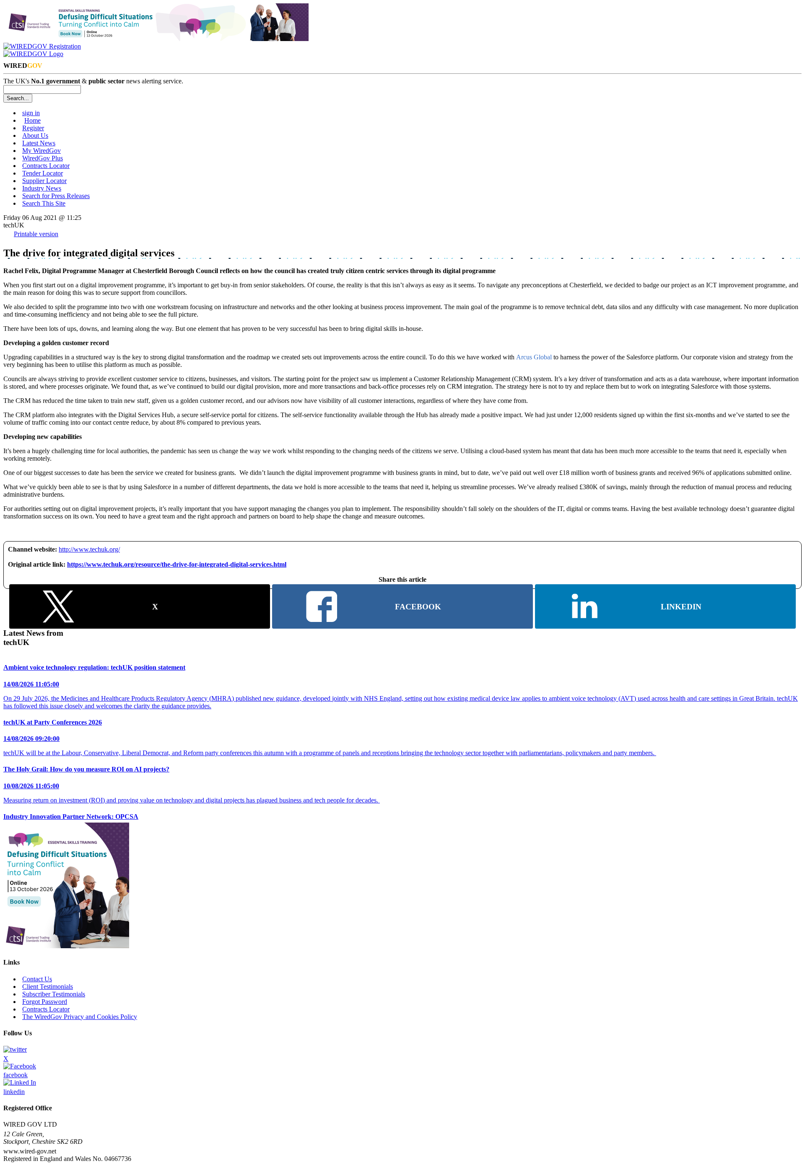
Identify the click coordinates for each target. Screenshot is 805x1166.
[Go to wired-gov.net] (33, 53)
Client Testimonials (47, 986)
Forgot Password (44, 1001)
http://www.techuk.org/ (89, 549)
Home (32, 120)
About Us (35, 135)
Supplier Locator (44, 180)
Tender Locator (42, 173)
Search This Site (43, 203)
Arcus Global (533, 357)
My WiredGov (41, 150)
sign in (31, 112)
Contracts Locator (46, 165)
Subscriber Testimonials (53, 994)
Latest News (38, 143)
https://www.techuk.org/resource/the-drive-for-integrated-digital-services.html (176, 564)
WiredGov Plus (42, 158)
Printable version (36, 233)
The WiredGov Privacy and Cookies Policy (79, 1016)
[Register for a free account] (42, 46)
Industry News (41, 188)
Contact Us (37, 979)
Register (33, 128)
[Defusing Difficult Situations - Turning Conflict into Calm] (156, 38)
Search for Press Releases (56, 195)
